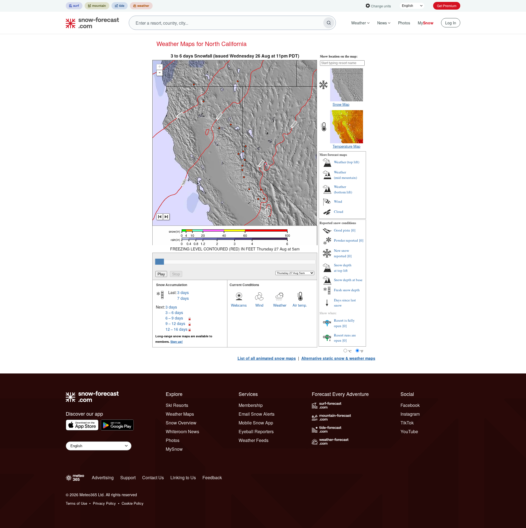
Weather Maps (180, 414)
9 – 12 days (175, 323)
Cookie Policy (133, 503)
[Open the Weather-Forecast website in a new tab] (141, 5)
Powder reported (346, 240)
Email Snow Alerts (257, 414)
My (425, 22)
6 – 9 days (174, 318)
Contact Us (153, 477)
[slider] (159, 262)
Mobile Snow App (256, 422)
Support (128, 477)
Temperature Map (346, 146)
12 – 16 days (176, 329)
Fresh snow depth (347, 289)
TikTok (407, 422)
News (382, 22)
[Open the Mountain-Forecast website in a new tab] (97, 5)
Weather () (346, 161)
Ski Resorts (177, 405)
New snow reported (341, 253)
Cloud (338, 211)
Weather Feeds (253, 440)
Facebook (410, 405)
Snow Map (341, 104)
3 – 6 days (174, 312)
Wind (259, 305)
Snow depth (342, 267)
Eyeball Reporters (256, 431)
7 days (183, 298)
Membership (251, 405)
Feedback (212, 477)
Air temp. (300, 305)
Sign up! (176, 341)
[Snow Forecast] (91, 22)
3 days (183, 292)
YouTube (409, 431)
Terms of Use (76, 503)
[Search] (328, 22)
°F (361, 351)
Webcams (239, 305)
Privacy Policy (104, 503)
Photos (404, 22)
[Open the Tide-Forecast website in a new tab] (120, 5)
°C (349, 351)
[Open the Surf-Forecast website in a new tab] (74, 5)
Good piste (342, 230)
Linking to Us (183, 477)
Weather (358, 22)
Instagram (410, 414)
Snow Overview (181, 422)
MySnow (174, 449)
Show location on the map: (339, 56)
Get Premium (446, 5)
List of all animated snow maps (267, 358)
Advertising (103, 477)
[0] (353, 230)
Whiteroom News (182, 431)
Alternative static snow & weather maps (338, 358)
